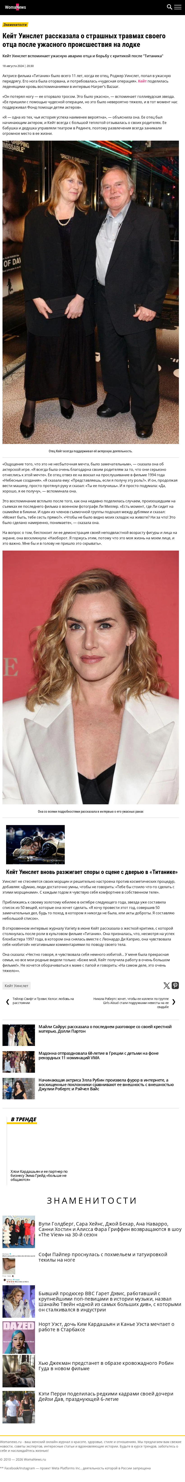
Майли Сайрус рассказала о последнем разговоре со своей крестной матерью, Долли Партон (105, 1029)
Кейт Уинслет (16, 985)
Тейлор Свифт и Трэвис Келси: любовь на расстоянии (39, 1001)
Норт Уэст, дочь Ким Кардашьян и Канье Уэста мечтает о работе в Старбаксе (106, 1327)
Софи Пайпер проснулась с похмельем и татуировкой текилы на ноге (103, 1257)
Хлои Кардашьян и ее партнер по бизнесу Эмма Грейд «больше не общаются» (39, 1175)
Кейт (142, 81)
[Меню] (177, 7)
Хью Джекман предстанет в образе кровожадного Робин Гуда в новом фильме (106, 1366)
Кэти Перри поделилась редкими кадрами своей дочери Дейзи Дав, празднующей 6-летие (106, 1396)
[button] (168, 7)
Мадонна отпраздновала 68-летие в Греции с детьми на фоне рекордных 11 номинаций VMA (98, 1055)
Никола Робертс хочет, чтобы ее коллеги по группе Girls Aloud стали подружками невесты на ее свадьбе (134, 1003)
